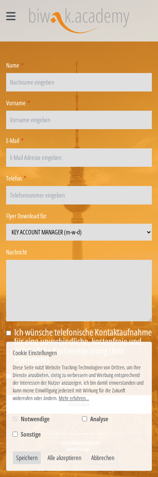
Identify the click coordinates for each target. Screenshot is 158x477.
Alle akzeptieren (64, 458)
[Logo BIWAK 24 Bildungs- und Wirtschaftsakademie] (79, 21)
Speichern (27, 458)
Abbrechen (102, 458)
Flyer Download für (26, 216)
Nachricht (16, 252)
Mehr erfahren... (74, 398)
